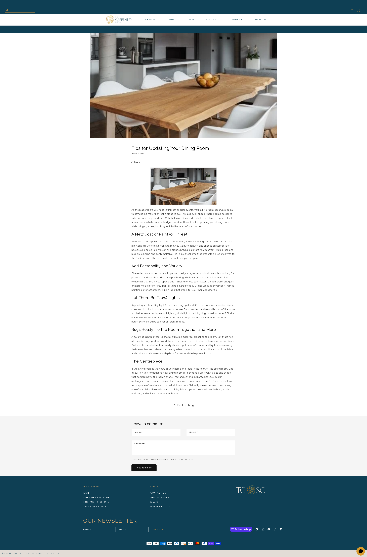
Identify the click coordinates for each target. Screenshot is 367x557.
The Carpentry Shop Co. (22, 553)
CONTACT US (158, 493)
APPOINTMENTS (159, 497)
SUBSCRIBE (159, 530)
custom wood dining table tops (174, 389)
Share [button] (137, 162)
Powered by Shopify (47, 553)
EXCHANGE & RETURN (96, 502)
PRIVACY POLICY (160, 506)
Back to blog (185, 405)
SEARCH (155, 502)
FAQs (86, 493)
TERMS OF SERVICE (94, 506)
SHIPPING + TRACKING (96, 497)
